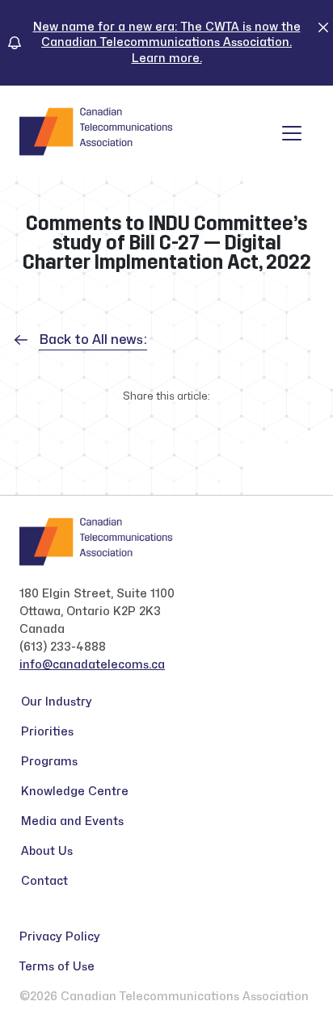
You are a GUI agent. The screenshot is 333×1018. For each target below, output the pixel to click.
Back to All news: (93, 339)
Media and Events (72, 821)
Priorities (47, 732)
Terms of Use (57, 966)
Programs (49, 761)
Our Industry (56, 702)
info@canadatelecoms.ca (92, 665)
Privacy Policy (59, 937)
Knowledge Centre (75, 791)
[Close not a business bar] (323, 26)
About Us (47, 851)
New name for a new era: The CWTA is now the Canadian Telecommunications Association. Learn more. (167, 43)
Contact (44, 881)
